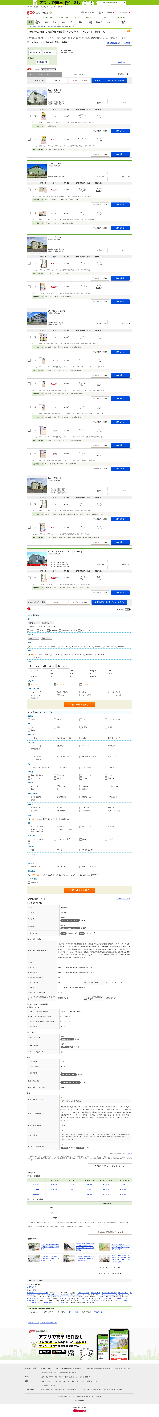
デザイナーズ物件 (37, 826)
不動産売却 (44, 1385)
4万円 (71, 1189)
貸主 (32, 850)
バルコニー (86, 786)
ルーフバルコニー (114, 786)
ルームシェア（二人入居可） (112, 1295)
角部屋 (110, 727)
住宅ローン (96, 1381)
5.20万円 (106, 1184)
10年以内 (75, 646)
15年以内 (87, 646)
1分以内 (45, 654)
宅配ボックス (61, 786)
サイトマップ (90, 1396)
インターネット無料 (115, 695)
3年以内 (54, 646)
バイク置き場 (112, 797)
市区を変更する (35, 52)
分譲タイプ (60, 826)
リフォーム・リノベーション (66, 829)
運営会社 (98, 1396)
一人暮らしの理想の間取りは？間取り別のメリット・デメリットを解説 (50, 1258)
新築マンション (46, 1381)
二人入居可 (86, 808)
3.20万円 (54, 1184)
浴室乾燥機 (112, 746)
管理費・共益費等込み (37, 626)
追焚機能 (60, 746)
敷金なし (43, 630)
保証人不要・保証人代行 (95, 1300)
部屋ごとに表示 (79, 74)
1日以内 (62, 875)
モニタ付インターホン (64, 738)
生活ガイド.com (127, 1153)
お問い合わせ (81, 1396)
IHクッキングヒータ (89, 756)
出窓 (32, 789)
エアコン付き (35, 695)
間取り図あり (95, 1293)
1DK (71, 671)
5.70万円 (89, 1194)
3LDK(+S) (34, 676)
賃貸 (76, 1312)
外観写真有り (61, 866)
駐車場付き (65, 1295)
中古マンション (56, 1381)
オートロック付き (37, 738)
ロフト (110, 775)
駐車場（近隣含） (63, 692)
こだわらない (36, 875)
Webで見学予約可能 (109, 1293)
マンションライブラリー (58, 1389)
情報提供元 (108, 1368)
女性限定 (111, 808)
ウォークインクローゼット (40, 767)
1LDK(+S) (92, 671)
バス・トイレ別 (36, 692)
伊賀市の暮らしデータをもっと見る (110, 1166)
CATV (84, 839)
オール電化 (112, 826)
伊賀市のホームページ (123, 899)
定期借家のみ (64, 819)
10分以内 (78, 654)
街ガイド (89, 1389)
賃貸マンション (58, 1297)
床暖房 (59, 778)
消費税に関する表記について (68, 1372)
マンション (60, 684)
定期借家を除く (48, 819)
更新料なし (54, 630)
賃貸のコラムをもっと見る (110, 1267)
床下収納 (111, 767)
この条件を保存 (122, 62)
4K (51, 676)
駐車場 (82, 1377)
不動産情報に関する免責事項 (48, 1323)
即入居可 (60, 808)
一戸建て (85, 684)
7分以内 (67, 654)
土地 (70, 1312)
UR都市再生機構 (87, 850)
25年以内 (109, 646)
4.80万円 (54, 1189)
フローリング (86, 775)
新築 (44, 646)
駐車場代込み (53, 626)
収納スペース (86, 767)
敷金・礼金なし (123, 1293)
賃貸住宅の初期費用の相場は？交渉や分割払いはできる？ (50, 1247)
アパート (34, 684)
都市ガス (85, 789)
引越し (47, 1389)
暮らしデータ (81, 1389)
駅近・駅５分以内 (53, 1295)
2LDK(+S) (73, 674)
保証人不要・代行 (114, 811)
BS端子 (110, 839)
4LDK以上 (92, 676)
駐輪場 (33, 800)
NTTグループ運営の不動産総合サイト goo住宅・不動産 (44, 7)
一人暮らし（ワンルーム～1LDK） (117, 1298)
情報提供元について (33, 1323)
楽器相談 (34, 811)
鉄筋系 (33, 719)
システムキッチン (37, 756)
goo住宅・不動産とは (47, 1368)
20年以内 (98, 646)
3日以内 (72, 875)
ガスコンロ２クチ (43, 1298)
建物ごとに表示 (44, 74)
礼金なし (33, 630)
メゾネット (86, 778)
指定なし (34, 646)
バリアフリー (86, 826)
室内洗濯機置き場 (114, 692)
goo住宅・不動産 (30, 1368)
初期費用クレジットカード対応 (37, 1293)
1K (51, 671)
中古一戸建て (76, 1381)
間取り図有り (35, 866)
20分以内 (100, 654)
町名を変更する (49, 52)
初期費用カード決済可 (69, 630)
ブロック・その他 (114, 719)
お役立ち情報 (29, 1389)
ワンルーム (34, 671)
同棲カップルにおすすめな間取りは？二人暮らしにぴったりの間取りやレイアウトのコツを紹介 (121, 1258)
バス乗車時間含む (37, 657)
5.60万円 (106, 1189)
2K (110, 671)
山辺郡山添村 (31, 1287)
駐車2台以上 (86, 797)
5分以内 (56, 654)
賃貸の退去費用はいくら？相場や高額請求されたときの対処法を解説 (121, 1247)
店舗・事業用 (49, 1377)
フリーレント (61, 850)
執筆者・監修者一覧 (110, 1389)
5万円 (89, 1189)
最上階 (84, 727)
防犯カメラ (86, 738)
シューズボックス (63, 767)
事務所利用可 (61, 811)
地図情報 (119, 1389)
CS (32, 842)
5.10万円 (89, 1184)
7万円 (123, 1184)
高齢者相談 (86, 811)
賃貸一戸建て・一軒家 (61, 1377)
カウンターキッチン (63, 756)
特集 (42, 1389)
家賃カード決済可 (87, 630)
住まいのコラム (97, 1389)
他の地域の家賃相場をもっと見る (110, 1232)
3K (90, 674)
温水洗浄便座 (35, 749)
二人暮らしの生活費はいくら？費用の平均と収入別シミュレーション (85, 1258)
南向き (33, 730)
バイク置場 (31, 1298)
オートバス (86, 746)
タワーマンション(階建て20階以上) (37, 830)
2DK (51, 674)
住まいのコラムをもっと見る (110, 1273)
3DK (110, 674)
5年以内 (64, 646)
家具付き (111, 778)
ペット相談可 (86, 695)
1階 (32, 727)
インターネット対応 (63, 839)
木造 (83, 719)
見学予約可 (34, 698)
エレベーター (35, 786)
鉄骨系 (59, 719)
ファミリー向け (83, 1293)
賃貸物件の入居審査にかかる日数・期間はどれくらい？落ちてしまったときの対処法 (85, 1247)
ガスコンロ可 (112, 756)
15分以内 (89, 654)
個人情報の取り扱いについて (49, 1372)
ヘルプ (73, 1396)
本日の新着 (50, 875)
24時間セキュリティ (115, 738)
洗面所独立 (60, 695)
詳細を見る (120, 131)
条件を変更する (42, 62)
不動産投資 (98, 1312)
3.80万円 (71, 1184)
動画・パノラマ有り (89, 866)
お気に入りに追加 (81, 80)
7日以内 (83, 875)
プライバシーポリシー (63, 1396)
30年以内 (121, 646)
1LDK (67, 1298)
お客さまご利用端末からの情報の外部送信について (70, 1368)
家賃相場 (88, 1377)
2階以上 (85, 692)
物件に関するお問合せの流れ (95, 1368)
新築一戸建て (66, 1381)
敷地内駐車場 (61, 797)
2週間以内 (94, 875)
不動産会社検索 (71, 1389)
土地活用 (52, 1385)
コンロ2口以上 (36, 760)
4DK (71, 676)
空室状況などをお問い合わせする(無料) (110, 80)
